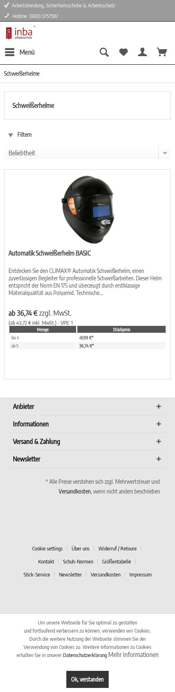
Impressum (140, 574)
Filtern (24, 134)
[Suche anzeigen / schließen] (103, 52)
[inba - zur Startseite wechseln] (19, 33)
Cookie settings (47, 548)
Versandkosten (75, 491)
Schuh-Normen (78, 561)
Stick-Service (37, 574)
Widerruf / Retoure (117, 548)
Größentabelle (116, 561)
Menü (27, 51)
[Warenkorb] (162, 52)
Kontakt (46, 561)
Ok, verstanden (87, 679)
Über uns (81, 548)
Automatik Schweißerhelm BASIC (50, 253)
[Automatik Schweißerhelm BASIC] (87, 210)
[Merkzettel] (123, 52)
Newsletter (70, 574)
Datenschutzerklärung (85, 655)
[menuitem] (19, 52)
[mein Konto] (142, 52)
